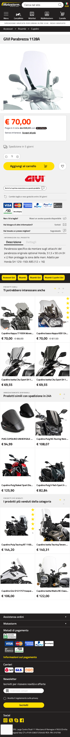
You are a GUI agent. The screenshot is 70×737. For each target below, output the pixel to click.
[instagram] (5, 720)
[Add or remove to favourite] (62, 166)
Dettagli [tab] (31, 242)
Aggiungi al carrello (23, 166)
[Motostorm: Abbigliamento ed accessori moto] (11, 5)
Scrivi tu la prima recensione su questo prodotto (22, 188)
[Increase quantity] (17, 156)
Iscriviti (23, 705)
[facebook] (22, 720)
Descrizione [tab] (13, 242)
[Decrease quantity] (6, 156)
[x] (11, 720)
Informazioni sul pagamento (20, 657)
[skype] (16, 720)
